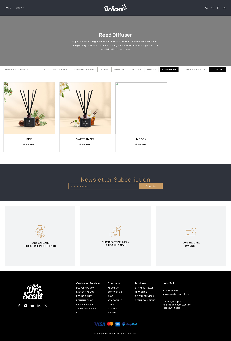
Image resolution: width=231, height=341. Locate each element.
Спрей (104, 69)
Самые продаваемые (84, 69)
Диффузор (118, 69)
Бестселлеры (60, 69)
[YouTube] (32, 306)
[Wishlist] (212, 8)
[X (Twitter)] (45, 306)
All (45, 69)
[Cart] (218, 8)
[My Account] (225, 7)
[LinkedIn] (39, 306)
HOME (8, 7)
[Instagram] (26, 306)
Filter (219, 69)
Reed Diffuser (169, 69)
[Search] (207, 7)
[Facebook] (19, 306)
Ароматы (152, 69)
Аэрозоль (135, 69)
